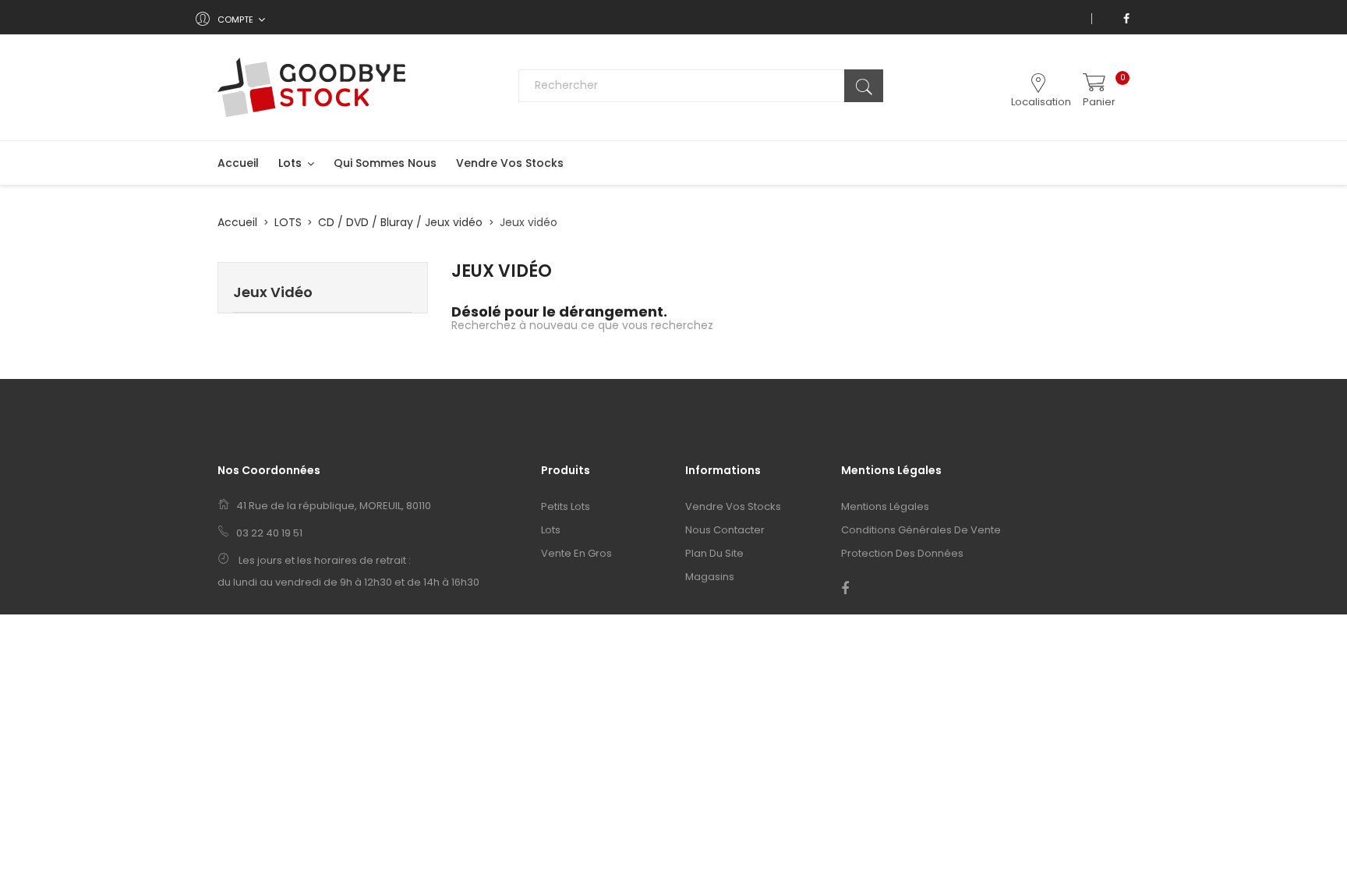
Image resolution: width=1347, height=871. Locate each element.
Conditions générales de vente (921, 529)
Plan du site (714, 553)
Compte (235, 19)
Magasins (709, 576)
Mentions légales (885, 506)
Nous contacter (725, 529)
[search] (863, 85)
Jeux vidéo (273, 292)
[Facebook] (1126, 18)
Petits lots (565, 506)
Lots (550, 529)
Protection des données (902, 553)
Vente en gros (576, 553)
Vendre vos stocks (733, 506)
